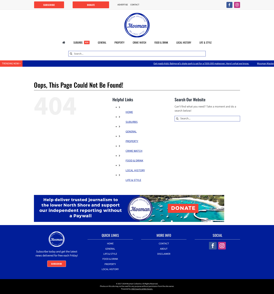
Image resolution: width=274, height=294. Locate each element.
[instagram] (237, 5)
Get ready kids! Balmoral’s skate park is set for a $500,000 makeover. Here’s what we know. (190, 63)
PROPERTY (132, 141)
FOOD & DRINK (134, 161)
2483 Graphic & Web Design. (142, 289)
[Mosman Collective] (137, 14)
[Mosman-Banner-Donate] (129, 196)
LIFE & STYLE (133, 180)
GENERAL (131, 132)
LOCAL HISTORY (135, 170)
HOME (129, 112)
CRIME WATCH (134, 151)
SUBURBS (132, 122)
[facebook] (229, 5)
